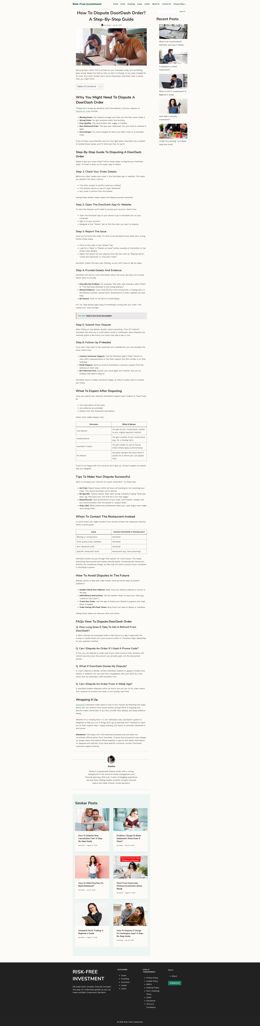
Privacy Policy (152, 978)
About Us (156, 4)
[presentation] (92, 819)
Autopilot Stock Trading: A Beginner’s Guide (90, 932)
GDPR (148, 997)
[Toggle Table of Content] (99, 86)
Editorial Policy (152, 988)
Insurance (125, 982)
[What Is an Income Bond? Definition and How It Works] (173, 31)
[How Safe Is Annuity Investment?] (173, 106)
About (174, 976)
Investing (131, 4)
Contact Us (166, 4)
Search (182, 11)
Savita (108, 25)
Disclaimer (150, 1001)
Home (115, 4)
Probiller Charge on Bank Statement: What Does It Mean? (129, 838)
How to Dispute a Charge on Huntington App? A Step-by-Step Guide (130, 933)
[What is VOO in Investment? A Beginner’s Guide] (173, 81)
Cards (122, 4)
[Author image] (102, 25)
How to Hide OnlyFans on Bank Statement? (90, 884)
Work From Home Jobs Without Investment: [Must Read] (129, 886)
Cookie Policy (152, 981)
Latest (147, 4)
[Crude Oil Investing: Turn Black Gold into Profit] (173, 131)
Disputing (80, 705)
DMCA (149, 984)
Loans (139, 4)
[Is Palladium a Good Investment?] (173, 56)
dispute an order (83, 111)
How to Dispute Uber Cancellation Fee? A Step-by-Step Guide (90, 838)
